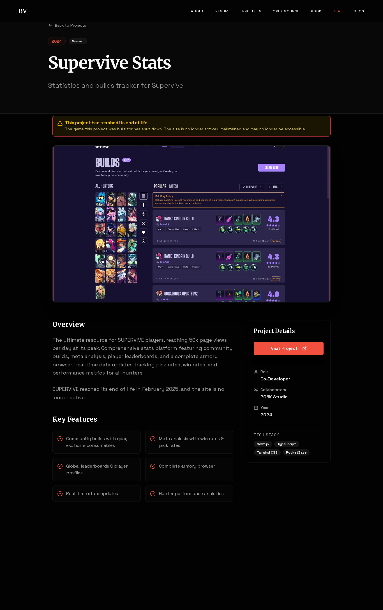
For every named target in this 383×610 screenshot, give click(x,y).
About (197, 11)
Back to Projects (70, 25)
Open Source (286, 11)
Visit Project (284, 348)
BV (23, 11)
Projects (252, 11)
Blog (359, 11)
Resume (223, 11)
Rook (316, 11)
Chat (337, 11)
